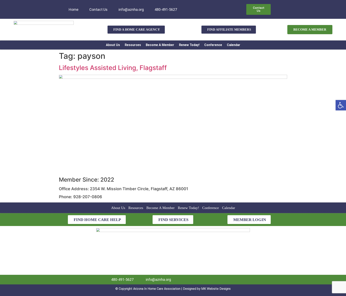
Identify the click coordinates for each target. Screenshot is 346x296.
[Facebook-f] (192, 7)
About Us (113, 45)
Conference (213, 45)
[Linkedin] (186, 7)
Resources (133, 45)
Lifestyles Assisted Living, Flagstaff (113, 68)
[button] (341, 105)
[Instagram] (199, 7)
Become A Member (160, 45)
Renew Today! (189, 45)
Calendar (233, 45)
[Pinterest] (205, 7)
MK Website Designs (216, 289)
